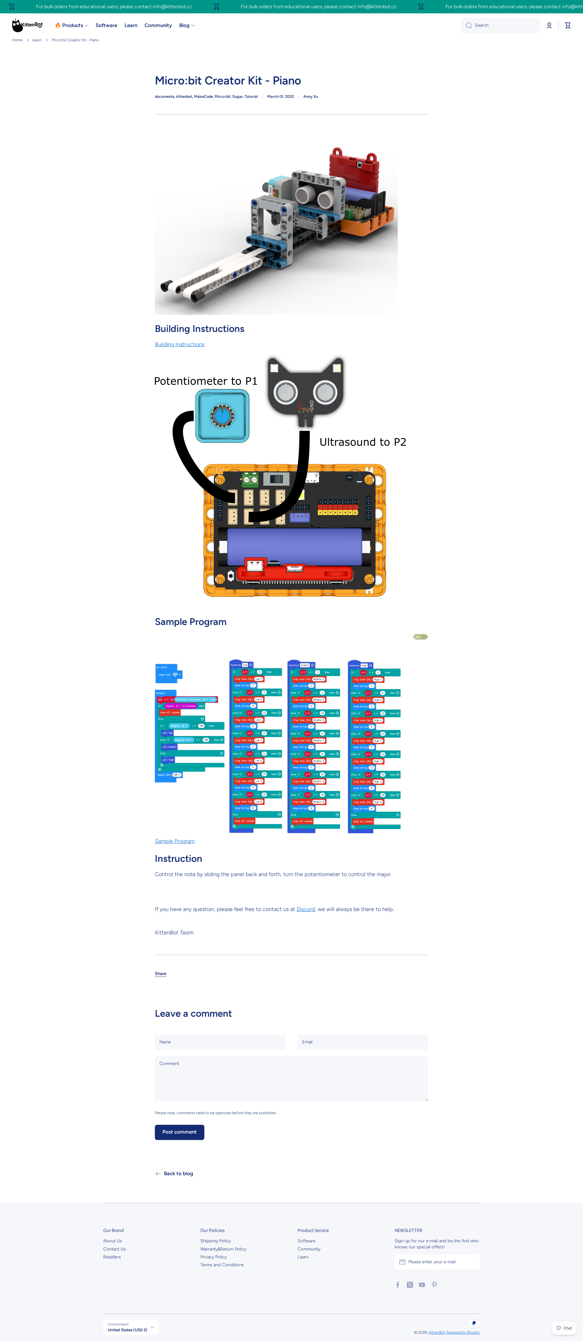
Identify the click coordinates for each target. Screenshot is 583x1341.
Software (306, 1241)
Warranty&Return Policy (223, 1249)
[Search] (466, 25)
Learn (36, 40)
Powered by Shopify (463, 1332)
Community (309, 1249)
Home (17, 40)
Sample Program (175, 841)
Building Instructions (179, 344)
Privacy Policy (213, 1257)
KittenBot (437, 1332)
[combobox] (500, 25)
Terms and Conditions (222, 1265)
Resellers (112, 1257)
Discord (306, 909)
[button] (568, 25)
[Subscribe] (472, 1262)
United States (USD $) (127, 1329)
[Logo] (27, 25)
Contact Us (114, 1249)
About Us (112, 1241)
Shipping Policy (215, 1241)
